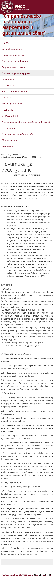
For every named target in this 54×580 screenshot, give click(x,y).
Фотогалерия (9, 140)
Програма (7, 97)
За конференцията (12, 48)
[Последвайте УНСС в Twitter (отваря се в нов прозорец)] (40, 575)
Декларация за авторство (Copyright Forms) (26, 121)
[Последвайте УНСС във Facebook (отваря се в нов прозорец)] (35, 575)
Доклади (8, 109)
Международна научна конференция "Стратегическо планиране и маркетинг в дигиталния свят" (27, 18)
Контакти (8, 146)
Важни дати (8, 79)
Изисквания (8, 85)
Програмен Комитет (13, 54)
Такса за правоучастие (14, 91)
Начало (6, 42)
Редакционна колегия (13, 67)
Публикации (8, 127)
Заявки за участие (12, 103)
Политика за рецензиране (16, 73)
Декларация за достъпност (33, 575)
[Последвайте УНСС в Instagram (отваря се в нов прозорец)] (45, 575)
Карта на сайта (10, 575)
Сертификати (10, 115)
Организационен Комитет (16, 61)
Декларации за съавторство (17, 134)
